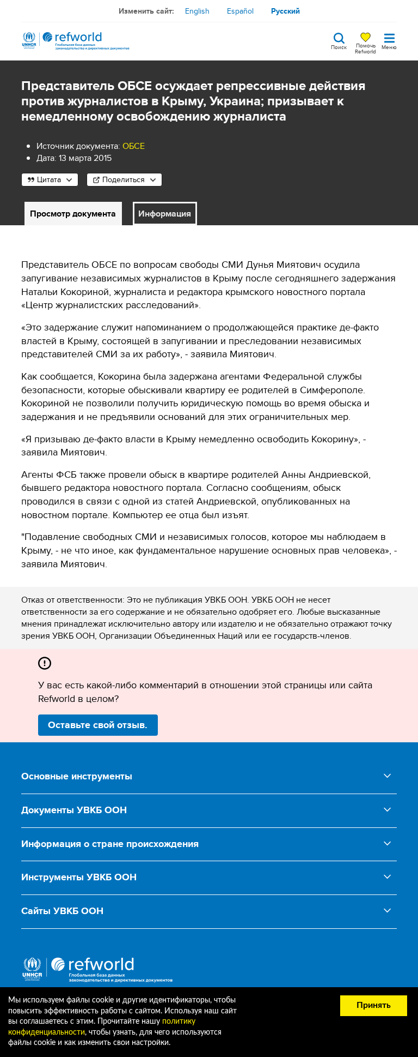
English (197, 10)
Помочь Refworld (365, 48)
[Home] (75, 41)
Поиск (339, 46)
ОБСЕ (133, 146)
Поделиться (123, 179)
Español (240, 10)
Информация (164, 213)
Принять (373, 1005)
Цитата (49, 179)
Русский (285, 10)
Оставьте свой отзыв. (97, 725)
